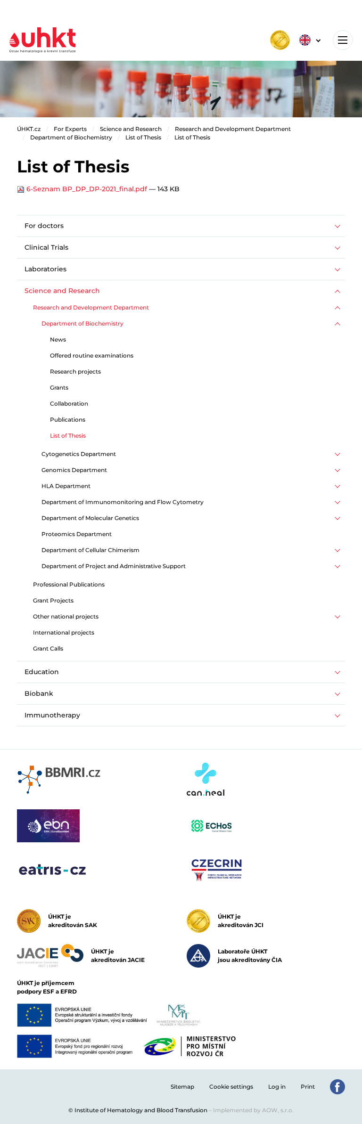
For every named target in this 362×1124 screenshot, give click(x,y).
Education (42, 672)
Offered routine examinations (91, 355)
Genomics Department (74, 469)
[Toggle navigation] (343, 40)
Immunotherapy (52, 715)
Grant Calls (48, 648)
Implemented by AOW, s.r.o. (253, 1110)
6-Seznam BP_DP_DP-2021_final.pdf (87, 189)
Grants (59, 387)
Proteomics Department (76, 534)
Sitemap (182, 1086)
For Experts (70, 128)
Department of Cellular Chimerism (90, 550)
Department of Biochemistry (71, 137)
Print (308, 1086)
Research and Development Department (233, 128)
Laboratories (45, 269)
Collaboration (69, 403)
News (58, 339)
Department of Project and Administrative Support (113, 566)
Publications (67, 419)
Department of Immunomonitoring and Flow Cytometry (122, 501)
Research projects (75, 371)
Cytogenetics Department (78, 453)
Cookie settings (231, 1086)
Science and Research (131, 128)
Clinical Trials (46, 247)
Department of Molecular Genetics (90, 517)
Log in (277, 1086)
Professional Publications (69, 584)
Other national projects (66, 616)
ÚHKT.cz (29, 128)
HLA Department (65, 485)
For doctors (44, 225)
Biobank (39, 693)
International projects (63, 632)
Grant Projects (53, 600)
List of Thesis (143, 137)
